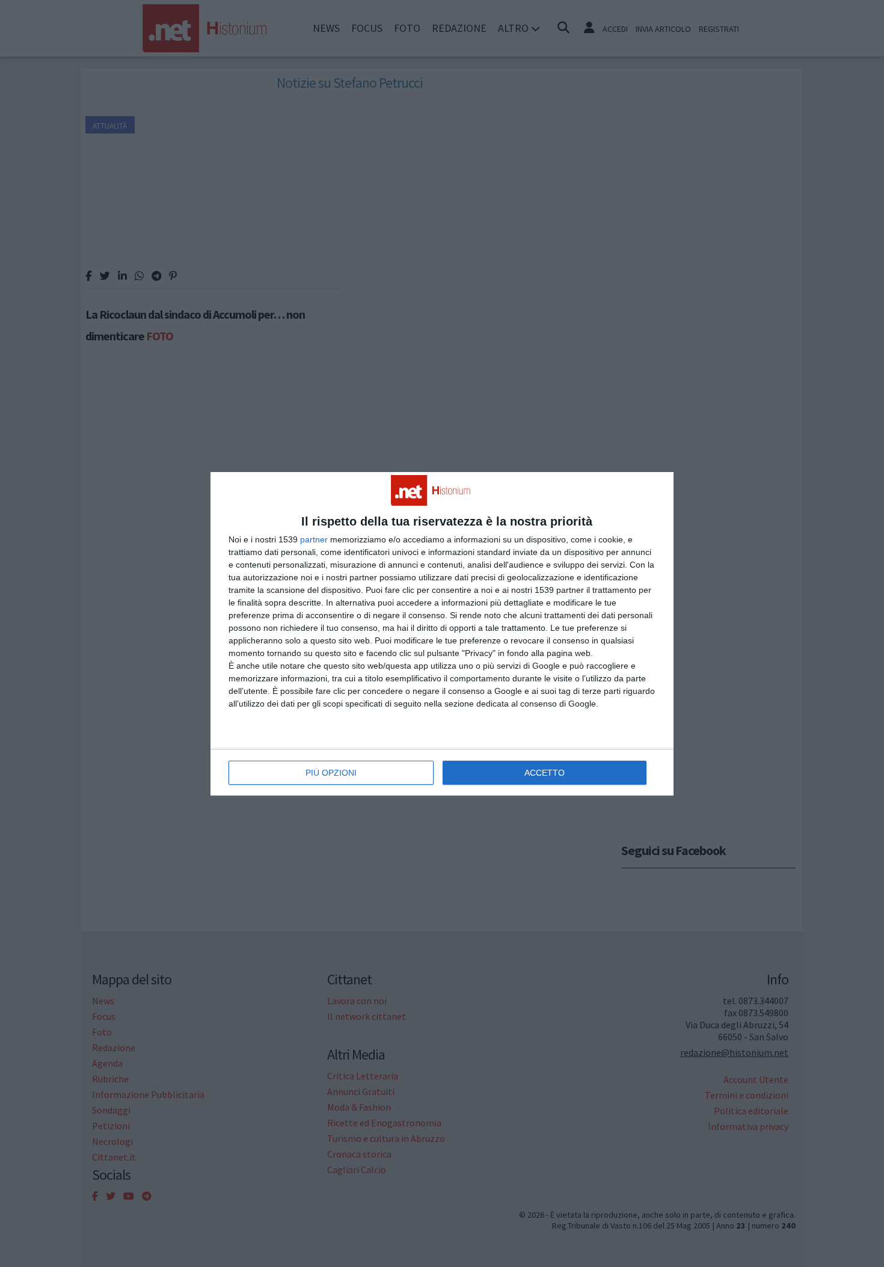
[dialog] (442, 634)
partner (314, 539)
